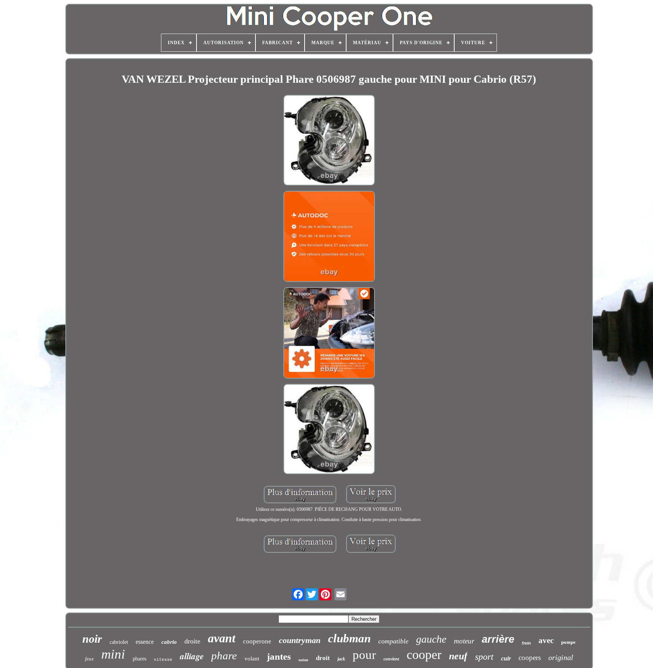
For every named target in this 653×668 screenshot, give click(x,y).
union (303, 660)
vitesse (163, 659)
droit (323, 658)
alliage (192, 656)
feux (89, 659)
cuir (506, 658)
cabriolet (119, 642)
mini (113, 654)
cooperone (257, 641)
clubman (349, 638)
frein (526, 643)
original (560, 657)
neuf (458, 656)
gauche (431, 639)
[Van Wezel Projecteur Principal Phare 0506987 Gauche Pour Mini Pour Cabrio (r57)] (329, 141)
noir (92, 638)
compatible (393, 641)
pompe (568, 642)
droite (192, 641)
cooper (424, 655)
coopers (529, 658)
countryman (299, 640)
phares (139, 659)
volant (251, 659)
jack (341, 659)
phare (224, 655)
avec (546, 640)
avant (221, 638)
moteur (464, 641)
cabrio (169, 642)
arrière (498, 639)
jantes (279, 656)
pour (364, 655)
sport (484, 657)
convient (391, 659)
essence (145, 642)
